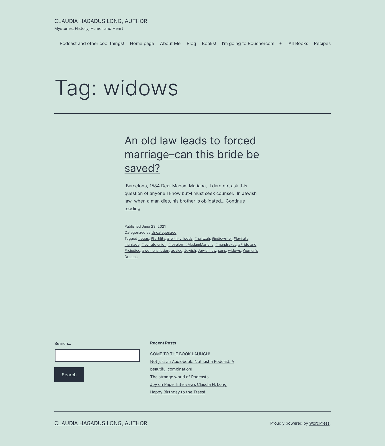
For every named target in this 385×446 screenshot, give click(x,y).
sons (222, 250)
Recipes (322, 43)
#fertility (158, 238)
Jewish (190, 250)
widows (234, 250)
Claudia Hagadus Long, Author (100, 21)
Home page (142, 43)
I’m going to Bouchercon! (248, 43)
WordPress (319, 423)
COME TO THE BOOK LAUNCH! (180, 354)
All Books (298, 43)
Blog (191, 43)
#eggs (143, 238)
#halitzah (202, 238)
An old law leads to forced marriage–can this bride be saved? (192, 154)
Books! (209, 43)
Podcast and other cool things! (92, 43)
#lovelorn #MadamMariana (190, 244)
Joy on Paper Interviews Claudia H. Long (188, 384)
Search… (62, 343)
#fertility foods (179, 238)
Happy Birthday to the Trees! (177, 392)
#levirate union (153, 244)
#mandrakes (225, 244)
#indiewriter (222, 238)
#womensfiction (155, 250)
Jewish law (207, 250)
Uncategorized (164, 232)
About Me (170, 43)
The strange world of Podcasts (179, 376)
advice (176, 250)
